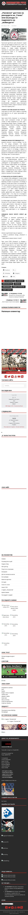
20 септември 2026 (14, 416)
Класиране (4, 571)
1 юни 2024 (14, 395)
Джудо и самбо (6, 696)
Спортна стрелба (6, 703)
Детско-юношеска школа (8, 574)
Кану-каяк (4, 698)
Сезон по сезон (6, 584)
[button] (26, 8)
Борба (3, 691)
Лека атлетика (5, 699)
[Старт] (3, 676)
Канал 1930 (5, 587)
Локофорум (5, 712)
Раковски (17, 283)
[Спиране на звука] (22, 676)
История (4, 582)
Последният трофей (7, 595)
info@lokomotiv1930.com (10, 780)
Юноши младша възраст (8, 656)
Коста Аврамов (9, 281)
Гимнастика (5, 694)
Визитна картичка (6, 579)
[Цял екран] (24, 676)
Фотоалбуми (5, 577)
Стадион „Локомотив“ (7, 590)
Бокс (3, 689)
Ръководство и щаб (7, 561)
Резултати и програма (7, 569)
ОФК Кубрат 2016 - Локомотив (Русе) (14, 406)
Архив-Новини (5, 592)
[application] (14, 671)
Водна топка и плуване (8, 693)
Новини (4, 559)
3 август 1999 (6, 25)
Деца (3, 658)
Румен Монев (6, 286)
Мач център (5, 566)
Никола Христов (7, 283)
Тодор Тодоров (7, 289)
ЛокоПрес (14, 25)
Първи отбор (5, 564)
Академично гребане (7, 687)
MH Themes (16, 913)
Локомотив (19, 281)
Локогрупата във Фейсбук (8, 710)
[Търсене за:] (14, 385)
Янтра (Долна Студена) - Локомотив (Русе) (14, 426)
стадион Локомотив (18, 286)
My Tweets (4, 801)
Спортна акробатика (7, 701)
